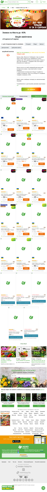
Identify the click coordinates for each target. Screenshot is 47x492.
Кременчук (15, 423)
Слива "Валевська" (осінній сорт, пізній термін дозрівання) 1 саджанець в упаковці (7, 264)
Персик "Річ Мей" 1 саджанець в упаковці (38, 229)
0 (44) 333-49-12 (5, 451)
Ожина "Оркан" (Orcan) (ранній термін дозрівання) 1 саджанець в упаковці (39, 264)
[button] (43, 488)
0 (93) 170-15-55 (13, 451)
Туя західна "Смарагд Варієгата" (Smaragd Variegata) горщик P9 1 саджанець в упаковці (38, 159)
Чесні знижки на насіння (23, 360)
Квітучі (41, 44)
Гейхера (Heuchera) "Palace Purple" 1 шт (37, 123)
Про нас (20, 428)
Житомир (31, 417)
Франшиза (4, 462)
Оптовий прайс (35, 433)
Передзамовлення (17, 433)
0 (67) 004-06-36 (13, 452)
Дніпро (36, 411)
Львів (25, 413)
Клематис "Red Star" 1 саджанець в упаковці (23, 298)
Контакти (26, 428)
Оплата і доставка (39, 428)
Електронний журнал (28, 462)
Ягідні (35, 44)
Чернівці (36, 422)
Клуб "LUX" (20, 430)
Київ (22, 411)
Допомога (28, 431)
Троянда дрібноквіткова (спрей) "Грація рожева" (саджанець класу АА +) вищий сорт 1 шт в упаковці (7, 159)
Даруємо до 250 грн (39, 430)
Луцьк (41, 413)
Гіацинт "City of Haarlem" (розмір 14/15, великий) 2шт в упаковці (7, 298)
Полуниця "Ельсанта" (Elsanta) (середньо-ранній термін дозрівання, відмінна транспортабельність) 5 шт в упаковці (23, 159)
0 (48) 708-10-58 (5, 452)
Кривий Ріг (36, 413)
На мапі (41, 451)
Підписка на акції (39, 96)
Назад (3, 7)
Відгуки (14, 430)
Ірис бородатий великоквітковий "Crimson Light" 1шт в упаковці (38, 297)
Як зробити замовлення (40, 462)
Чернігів (25, 417)
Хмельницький (42, 415)
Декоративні (5, 47)
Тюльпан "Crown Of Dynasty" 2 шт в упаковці (8, 123)
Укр (32, 2)
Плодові (28, 44)
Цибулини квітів (16, 47)
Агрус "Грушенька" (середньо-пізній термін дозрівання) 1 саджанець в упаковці (7, 195)
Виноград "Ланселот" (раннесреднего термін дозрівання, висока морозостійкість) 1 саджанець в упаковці (38, 195)
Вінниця (30, 413)
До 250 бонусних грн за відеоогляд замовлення (38, 361)
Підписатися (23, 379)
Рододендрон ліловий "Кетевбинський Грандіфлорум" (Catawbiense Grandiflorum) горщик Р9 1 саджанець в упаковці (23, 264)
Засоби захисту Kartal (19, 431)
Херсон (20, 413)
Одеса (32, 411)
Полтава (25, 415)
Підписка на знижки (29, 430)
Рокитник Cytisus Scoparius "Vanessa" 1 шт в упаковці (14, 333)
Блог (15, 428)
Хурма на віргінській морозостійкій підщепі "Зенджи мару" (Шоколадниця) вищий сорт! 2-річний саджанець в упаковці (8, 229)
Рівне (30, 415)
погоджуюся (17, 381)
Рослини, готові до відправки (6, 361)
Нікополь (20, 415)
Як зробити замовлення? (37, 431)
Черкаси (15, 413)
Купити (10, 129)
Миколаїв (14, 415)
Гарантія (31, 428)
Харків (27, 411)
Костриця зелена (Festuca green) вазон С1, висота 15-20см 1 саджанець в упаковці (31, 331)
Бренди (42, 433)
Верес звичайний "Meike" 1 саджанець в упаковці (22, 195)
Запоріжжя (42, 411)
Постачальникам (26, 433)
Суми (35, 415)
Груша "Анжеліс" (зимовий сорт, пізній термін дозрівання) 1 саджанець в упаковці (23, 229)
